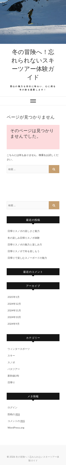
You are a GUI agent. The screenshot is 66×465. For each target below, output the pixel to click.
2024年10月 (14, 317)
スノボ (11, 362)
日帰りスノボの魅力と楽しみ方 (25, 244)
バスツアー (14, 368)
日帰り (11, 382)
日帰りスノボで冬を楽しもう (24, 251)
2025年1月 (14, 296)
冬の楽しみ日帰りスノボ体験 (24, 237)
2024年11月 (14, 310)
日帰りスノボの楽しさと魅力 (24, 230)
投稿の (14, 414)
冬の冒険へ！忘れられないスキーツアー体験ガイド (33, 64)
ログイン (12, 407)
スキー (11, 355)
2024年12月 (14, 303)
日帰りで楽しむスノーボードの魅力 (27, 257)
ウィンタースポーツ (19, 348)
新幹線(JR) (13, 375)
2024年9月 (14, 323)
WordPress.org (16, 427)
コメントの (16, 420)
